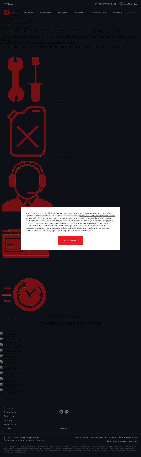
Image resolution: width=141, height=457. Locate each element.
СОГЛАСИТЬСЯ (70, 240)
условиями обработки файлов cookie (97, 215)
